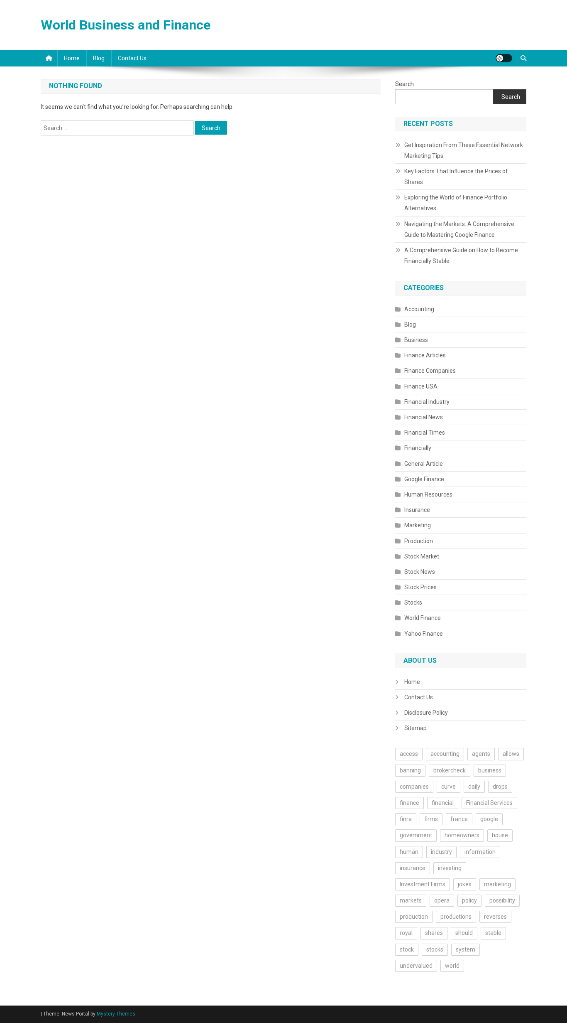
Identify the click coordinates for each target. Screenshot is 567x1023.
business (489, 770)
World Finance (422, 618)
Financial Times (424, 432)
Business (416, 340)
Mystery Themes (116, 1014)
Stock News (419, 571)
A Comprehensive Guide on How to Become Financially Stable (461, 255)
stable (493, 933)
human (409, 851)
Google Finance (424, 479)
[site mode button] (504, 58)
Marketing (417, 525)
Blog (99, 58)
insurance (412, 868)
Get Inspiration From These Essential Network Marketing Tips (463, 150)
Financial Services (489, 802)
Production (418, 541)
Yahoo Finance (423, 633)
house (500, 835)
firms (431, 819)
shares (434, 933)
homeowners (462, 835)
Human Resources (428, 494)
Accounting (419, 309)
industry (441, 851)
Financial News (423, 417)
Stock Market (421, 556)
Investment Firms (422, 884)
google (489, 819)
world (452, 965)
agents (481, 753)
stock (407, 949)
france (459, 819)
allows (511, 753)
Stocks (413, 602)
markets (411, 900)
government (416, 835)
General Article (423, 463)
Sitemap (415, 728)
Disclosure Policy (426, 712)
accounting (444, 753)
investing (450, 868)
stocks (434, 949)
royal (406, 933)
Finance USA (420, 386)
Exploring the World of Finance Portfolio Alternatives (455, 202)
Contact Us (132, 58)
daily (474, 786)
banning (410, 770)
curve (448, 786)
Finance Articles (425, 355)
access (409, 753)
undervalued (416, 965)
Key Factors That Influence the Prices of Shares (456, 176)
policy (469, 900)
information (480, 851)
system (465, 949)
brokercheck (449, 770)
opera (442, 900)
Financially (417, 448)
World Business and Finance (125, 25)
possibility (502, 900)
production (414, 916)
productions (456, 916)
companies (414, 786)
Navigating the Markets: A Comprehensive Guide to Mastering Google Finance (459, 229)
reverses (495, 916)
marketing (497, 884)
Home (72, 58)
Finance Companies (430, 370)
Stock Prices (420, 587)
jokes (465, 884)
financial (443, 802)
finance (409, 802)
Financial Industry (427, 401)
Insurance (417, 510)
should (464, 933)
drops (500, 786)
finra (406, 819)
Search (404, 84)
